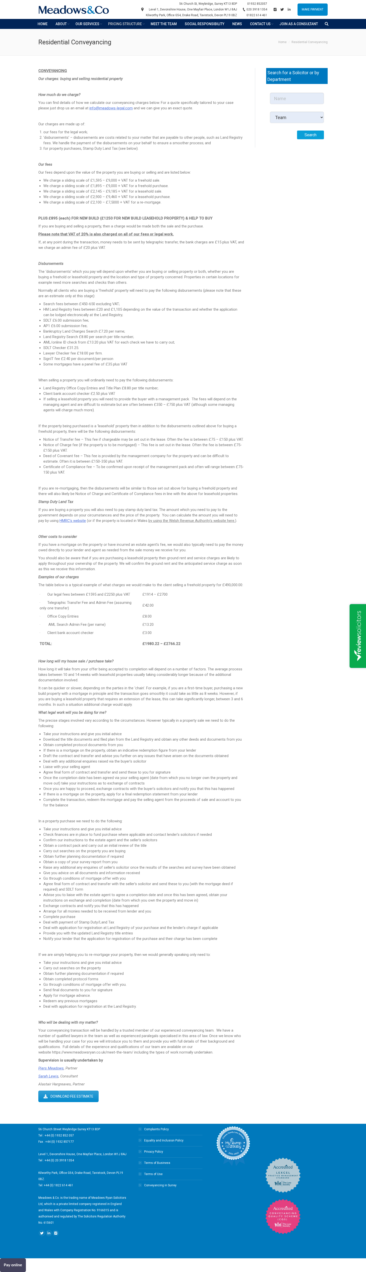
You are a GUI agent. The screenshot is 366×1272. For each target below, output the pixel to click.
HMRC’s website (73, 520)
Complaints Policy (156, 1129)
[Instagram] (275, 9)
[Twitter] (282, 9)
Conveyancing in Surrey (160, 1185)
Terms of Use (153, 1174)
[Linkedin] (289, 9)
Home (282, 42)
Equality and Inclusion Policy (163, 1140)
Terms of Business (157, 1163)
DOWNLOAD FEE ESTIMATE (72, 1096)
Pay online (13, 1265)
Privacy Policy (153, 1151)
